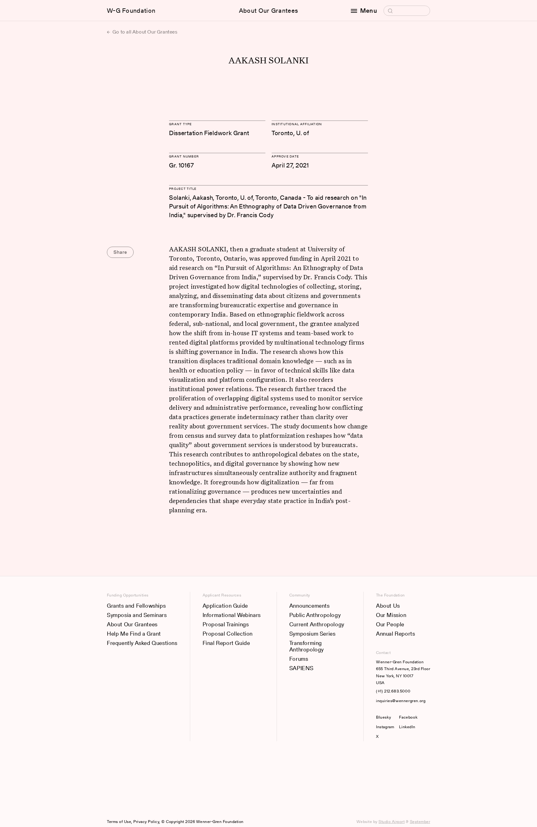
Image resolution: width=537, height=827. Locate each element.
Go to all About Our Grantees (144, 31)
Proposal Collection (228, 633)
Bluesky (385, 717)
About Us (388, 606)
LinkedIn (407, 727)
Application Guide (225, 606)
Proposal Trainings (226, 624)
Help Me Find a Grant (134, 633)
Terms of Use (119, 822)
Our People (390, 624)
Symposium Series (312, 633)
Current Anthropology (316, 624)
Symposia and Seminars (137, 615)
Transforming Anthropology (306, 646)
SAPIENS (301, 668)
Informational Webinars (232, 615)
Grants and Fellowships (136, 606)
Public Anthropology (315, 615)
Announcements (309, 606)
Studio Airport (392, 822)
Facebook (408, 717)
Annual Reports (395, 633)
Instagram (385, 727)
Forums (298, 659)
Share (120, 252)
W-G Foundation (131, 10)
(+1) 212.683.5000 (393, 691)
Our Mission (391, 615)
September (420, 822)
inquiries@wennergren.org (400, 701)
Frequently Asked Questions (142, 643)
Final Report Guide (226, 643)
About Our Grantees (268, 10)
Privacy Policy (146, 822)
